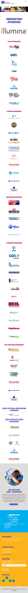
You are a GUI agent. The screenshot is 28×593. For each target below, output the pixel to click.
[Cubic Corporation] (14, 133)
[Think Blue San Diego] (14, 173)
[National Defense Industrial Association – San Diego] (14, 304)
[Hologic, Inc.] (14, 71)
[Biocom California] (14, 427)
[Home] (8, 2)
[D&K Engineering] (14, 264)
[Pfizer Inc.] (14, 227)
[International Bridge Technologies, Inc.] (14, 280)
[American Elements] (14, 350)
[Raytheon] (14, 328)
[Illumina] (14, 414)
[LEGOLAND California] (14, 288)
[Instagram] (10, 580)
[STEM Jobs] (14, 337)
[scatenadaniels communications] (14, 157)
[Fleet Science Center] (14, 63)
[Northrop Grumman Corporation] (14, 219)
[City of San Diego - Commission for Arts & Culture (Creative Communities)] (14, 435)
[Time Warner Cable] (14, 95)
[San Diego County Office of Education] (14, 87)
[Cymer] (14, 141)
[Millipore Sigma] (14, 296)
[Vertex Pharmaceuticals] (14, 189)
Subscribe (5, 569)
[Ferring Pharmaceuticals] (14, 149)
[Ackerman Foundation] (14, 117)
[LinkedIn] (13, 580)
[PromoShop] (14, 366)
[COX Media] (14, 55)
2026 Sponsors (13, 504)
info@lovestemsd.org (7, 554)
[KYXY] (14, 79)
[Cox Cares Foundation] (14, 256)
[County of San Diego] (14, 125)
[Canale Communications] (14, 358)
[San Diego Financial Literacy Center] (14, 374)
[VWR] (14, 103)
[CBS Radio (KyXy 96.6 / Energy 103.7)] (14, 47)
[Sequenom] (14, 235)
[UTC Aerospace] (14, 181)
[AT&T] (14, 248)
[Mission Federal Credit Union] (14, 211)
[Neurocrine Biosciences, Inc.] (14, 312)
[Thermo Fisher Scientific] (14, 165)
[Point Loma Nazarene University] (14, 320)
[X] (3, 580)
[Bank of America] (14, 203)
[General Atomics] (14, 272)
